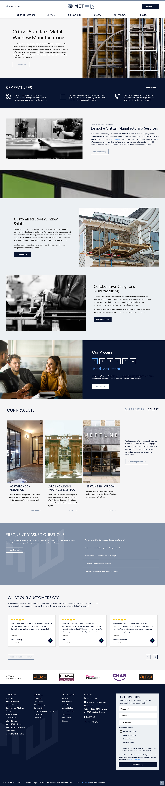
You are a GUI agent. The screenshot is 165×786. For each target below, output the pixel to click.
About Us (143, 15)
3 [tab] (110, 361)
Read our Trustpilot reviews (21, 657)
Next (155, 657)
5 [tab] (125, 361)
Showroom (66, 714)
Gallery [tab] (153, 409)
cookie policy (84, 783)
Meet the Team (68, 711)
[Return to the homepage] (81, 6)
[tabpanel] (82, 461)
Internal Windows (12, 701)
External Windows (12, 705)
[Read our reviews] (50, 641)
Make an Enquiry (99, 152)
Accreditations (67, 708)
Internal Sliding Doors (14, 724)
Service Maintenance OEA (44, 711)
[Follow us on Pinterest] (96, 722)
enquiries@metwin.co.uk (96, 702)
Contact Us (148, 6)
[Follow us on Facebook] (88, 722)
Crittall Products (26, 15)
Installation (38, 698)
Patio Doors (10, 731)
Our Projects (120, 15)
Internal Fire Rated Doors (15, 727)
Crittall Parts (38, 714)
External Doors (11, 714)
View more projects (135, 462)
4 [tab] (117, 361)
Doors (8, 711)
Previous (87, 375)
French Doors (11, 718)
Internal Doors (11, 721)
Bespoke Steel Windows (15, 708)
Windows (9, 698)
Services (51, 15)
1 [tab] (95, 361)
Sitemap (65, 721)
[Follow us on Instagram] (85, 722)
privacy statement (134, 759)
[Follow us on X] (93, 722)
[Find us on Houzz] (90, 722)
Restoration (38, 701)
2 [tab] (102, 361)
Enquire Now (151, 87)
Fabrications (74, 15)
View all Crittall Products (15, 734)
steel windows (116, 139)
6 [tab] (133, 361)
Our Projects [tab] (134, 409)
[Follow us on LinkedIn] (98, 722)
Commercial (38, 708)
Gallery (97, 15)
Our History (66, 718)
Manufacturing (39, 705)
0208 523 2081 (92, 698)
